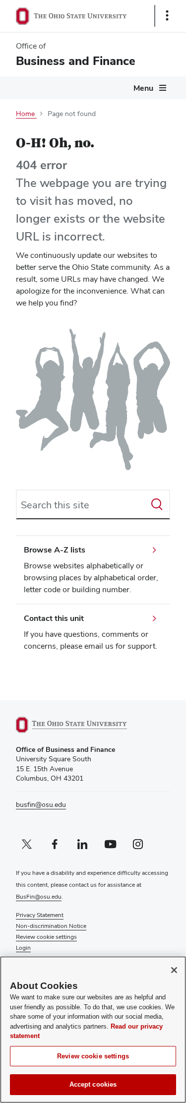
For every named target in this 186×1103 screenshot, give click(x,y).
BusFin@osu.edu (39, 897)
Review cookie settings (93, 1056)
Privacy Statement (39, 915)
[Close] (174, 970)
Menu (143, 88)
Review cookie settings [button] (46, 937)
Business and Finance (75, 60)
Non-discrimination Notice (51, 926)
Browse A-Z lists (54, 550)
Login (23, 948)
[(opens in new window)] (83, 725)
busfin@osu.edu (41, 804)
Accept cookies (93, 1084)
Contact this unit (54, 618)
